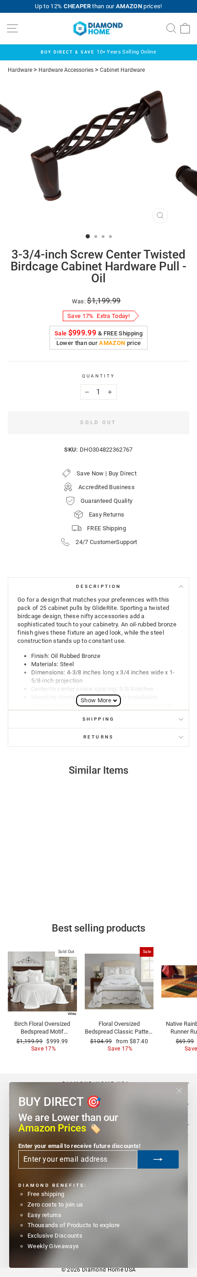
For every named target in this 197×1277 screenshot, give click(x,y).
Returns (98, 737)
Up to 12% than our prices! (98, 6)
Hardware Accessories (65, 70)
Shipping (98, 719)
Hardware (20, 70)
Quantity (98, 376)
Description (98, 586)
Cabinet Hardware (122, 70)
